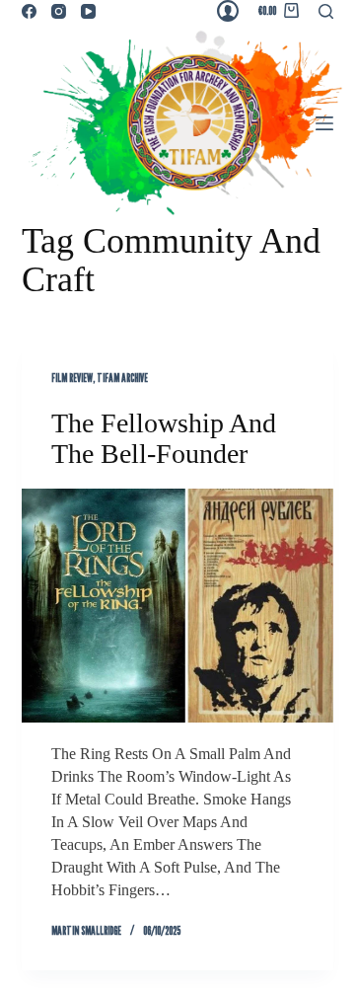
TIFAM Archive (122, 377)
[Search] (326, 11)
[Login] (228, 11)
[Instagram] (58, 11)
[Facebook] (29, 11)
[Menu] (324, 123)
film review (72, 377)
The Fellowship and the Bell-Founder (163, 438)
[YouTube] (88, 11)
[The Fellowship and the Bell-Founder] (178, 606)
